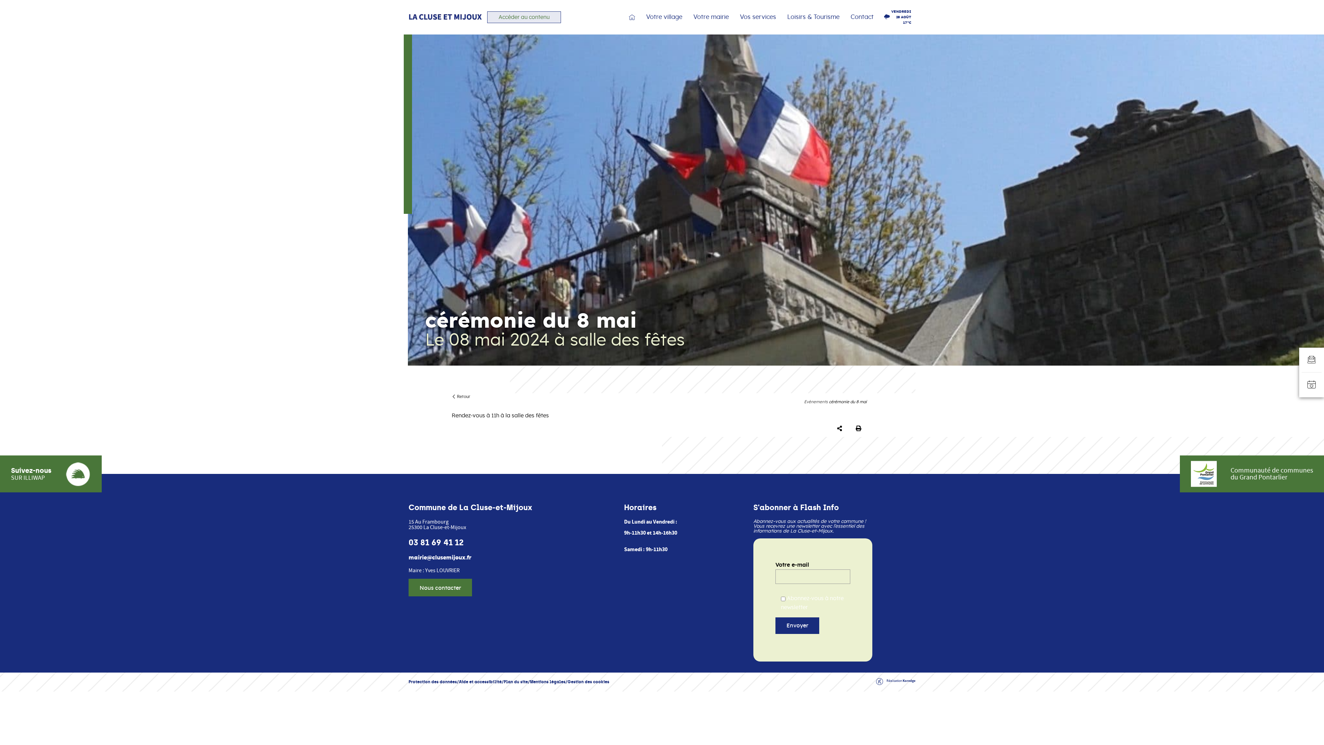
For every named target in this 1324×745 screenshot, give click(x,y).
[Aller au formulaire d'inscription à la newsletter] (1311, 360)
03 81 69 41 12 (436, 542)
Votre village (664, 17)
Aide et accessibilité (480, 681)
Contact (862, 17)
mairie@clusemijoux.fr (440, 557)
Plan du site (516, 681)
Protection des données (433, 681)
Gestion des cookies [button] (588, 681)
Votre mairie (711, 17)
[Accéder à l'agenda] (1311, 384)
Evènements (816, 402)
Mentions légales (547, 681)
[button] (841, 428)
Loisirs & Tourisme (813, 17)
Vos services (758, 17)
